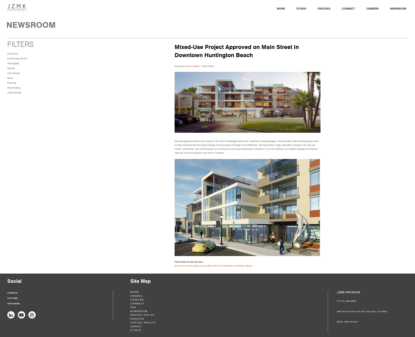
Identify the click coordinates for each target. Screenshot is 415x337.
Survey (136, 326)
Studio (301, 8)
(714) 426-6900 (347, 301)
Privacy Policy (142, 315)
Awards (136, 296)
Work (281, 8)
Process (324, 8)
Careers (372, 8)
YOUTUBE (12, 298)
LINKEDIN (12, 293)
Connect (348, 8)
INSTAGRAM (13, 303)
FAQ (133, 307)
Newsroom (398, 8)
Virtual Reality (143, 322)
